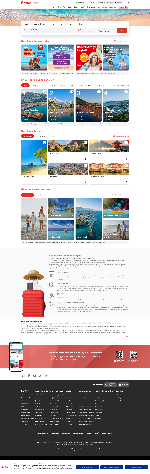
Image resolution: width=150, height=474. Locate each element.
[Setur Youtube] (35, 377)
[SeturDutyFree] (42, 433)
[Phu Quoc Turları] (34, 157)
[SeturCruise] (78, 433)
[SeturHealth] (107, 433)
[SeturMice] (66, 433)
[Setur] (26, 2)
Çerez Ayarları (24, 424)
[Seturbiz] (55, 433)
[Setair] (89, 433)
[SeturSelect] (97, 433)
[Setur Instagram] (24, 377)
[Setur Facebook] (29, 377)
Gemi (52, 136)
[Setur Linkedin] (46, 377)
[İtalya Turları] (68, 169)
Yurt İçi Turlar (41, 136)
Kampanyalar (91, 7)
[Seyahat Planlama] (127, 3)
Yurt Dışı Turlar (27, 136)
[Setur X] (41, 377)
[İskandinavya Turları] (109, 169)
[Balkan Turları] (68, 146)
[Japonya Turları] (109, 146)
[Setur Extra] (123, 7)
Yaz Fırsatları (102, 7)
